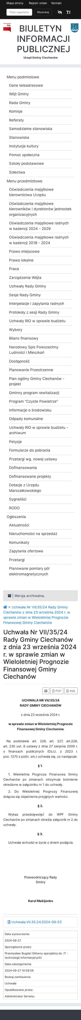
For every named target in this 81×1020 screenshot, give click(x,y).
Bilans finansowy (23, 338)
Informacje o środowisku (30, 410)
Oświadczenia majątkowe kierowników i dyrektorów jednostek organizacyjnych (40, 209)
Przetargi (17, 560)
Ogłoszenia (16, 517)
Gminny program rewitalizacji (34, 393)
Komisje (15, 111)
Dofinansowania (23, 467)
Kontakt (56, 3)
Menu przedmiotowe (24, 181)
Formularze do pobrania (29, 450)
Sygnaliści (17, 499)
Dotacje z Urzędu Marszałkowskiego (25, 488)
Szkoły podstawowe (26, 163)
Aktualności (19, 525)
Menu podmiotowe (23, 77)
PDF (58, 691)
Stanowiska (19, 137)
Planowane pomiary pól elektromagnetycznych (29, 571)
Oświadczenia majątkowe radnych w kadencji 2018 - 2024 (39, 240)
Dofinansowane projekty (30, 476)
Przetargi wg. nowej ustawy (33, 459)
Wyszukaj (43, 12)
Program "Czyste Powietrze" (33, 401)
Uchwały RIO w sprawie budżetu (37, 321)
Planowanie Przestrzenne (31, 370)
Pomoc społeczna (24, 155)
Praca (14, 269)
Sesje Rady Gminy (25, 295)
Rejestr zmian (38, 3)
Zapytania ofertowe (26, 551)
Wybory (15, 330)
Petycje (15, 442)
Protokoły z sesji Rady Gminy (34, 312)
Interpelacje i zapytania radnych (36, 303)
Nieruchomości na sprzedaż (33, 534)
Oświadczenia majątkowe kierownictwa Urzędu (31, 192)
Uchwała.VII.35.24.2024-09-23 (36, 922)
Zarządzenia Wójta (25, 277)
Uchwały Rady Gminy (27, 286)
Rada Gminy (19, 103)
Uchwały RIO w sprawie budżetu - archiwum (38, 430)
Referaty (16, 120)
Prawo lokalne (21, 260)
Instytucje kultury (23, 146)
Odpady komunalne (26, 419)
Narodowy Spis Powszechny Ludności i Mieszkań (33, 350)
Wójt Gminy (19, 94)
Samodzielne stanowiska (30, 129)
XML (72, 691)
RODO (14, 508)
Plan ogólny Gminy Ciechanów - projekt (36, 381)
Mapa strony (14, 3)
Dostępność (19, 361)
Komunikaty (19, 542)
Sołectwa (17, 172)
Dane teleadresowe (26, 85)
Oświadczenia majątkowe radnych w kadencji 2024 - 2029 (39, 226)
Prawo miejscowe (24, 251)
